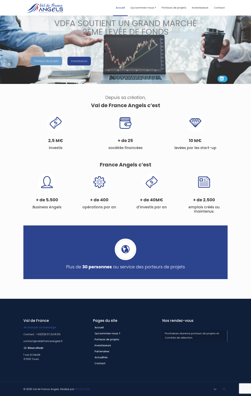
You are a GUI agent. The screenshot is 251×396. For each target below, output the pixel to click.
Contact (100, 363)
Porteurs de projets (107, 339)
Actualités (101, 357)
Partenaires (102, 351)
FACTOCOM (82, 389)
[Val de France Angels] (45, 7)
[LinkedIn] (215, 389)
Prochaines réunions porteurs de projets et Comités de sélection (192, 335)
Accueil (99, 327)
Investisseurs (103, 345)
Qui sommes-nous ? (107, 333)
